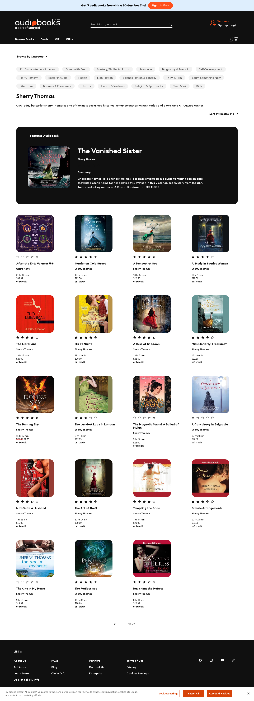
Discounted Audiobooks (39, 69)
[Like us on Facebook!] (200, 670)
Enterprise (95, 673)
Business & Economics (57, 86)
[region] (127, 694)
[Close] (248, 693)
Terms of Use (135, 660)
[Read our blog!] (233, 670)
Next (132, 624)
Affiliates (20, 667)
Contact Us (96, 667)
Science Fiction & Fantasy (139, 77)
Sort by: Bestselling (222, 114)
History (86, 86)
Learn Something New (206, 77)
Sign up (223, 25)
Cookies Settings (138, 673)
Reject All (193, 693)
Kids (199, 86)
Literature (26, 86)
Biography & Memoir (175, 69)
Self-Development (210, 69)
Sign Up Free (160, 5)
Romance (146, 69)
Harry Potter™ (29, 77)
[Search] (170, 24)
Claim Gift (58, 673)
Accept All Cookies (219, 693)
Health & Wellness (113, 86)
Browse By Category (30, 56)
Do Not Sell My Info (26, 679)
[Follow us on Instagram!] (211, 670)
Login (234, 25)
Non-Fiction (105, 77)
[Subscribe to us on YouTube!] (222, 670)
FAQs (54, 660)
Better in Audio (58, 77)
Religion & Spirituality (149, 86)
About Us (20, 660)
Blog (54, 667)
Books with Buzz (76, 69)
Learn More (21, 673)
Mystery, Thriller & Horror (113, 69)
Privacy (131, 667)
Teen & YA (179, 86)
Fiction (82, 77)
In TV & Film (174, 77)
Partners (94, 660)
